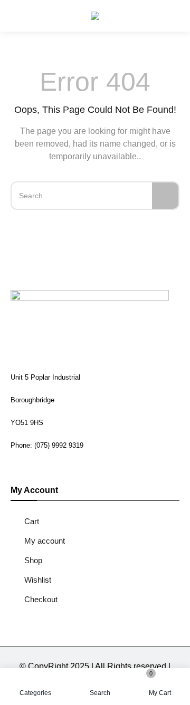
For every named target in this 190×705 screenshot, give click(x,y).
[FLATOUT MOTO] (95, 16)
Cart (31, 521)
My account (44, 540)
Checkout (41, 599)
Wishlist (37, 579)
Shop (33, 560)
